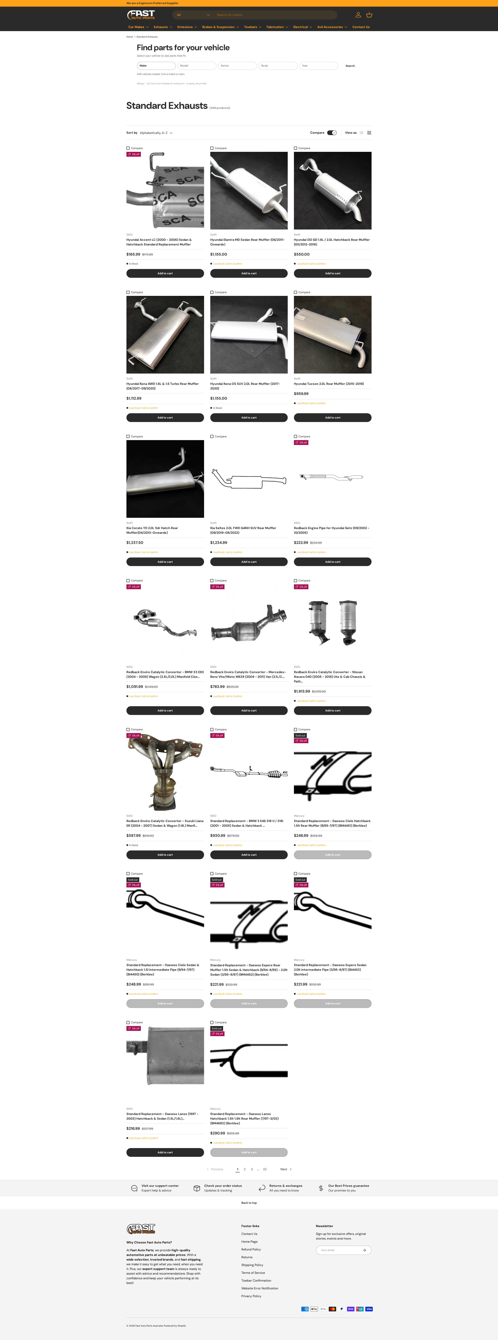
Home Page (249, 1242)
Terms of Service (253, 1273)
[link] (214, 1169)
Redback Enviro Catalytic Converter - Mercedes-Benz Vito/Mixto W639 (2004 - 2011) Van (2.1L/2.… (248, 674)
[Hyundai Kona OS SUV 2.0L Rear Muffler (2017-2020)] (249, 335)
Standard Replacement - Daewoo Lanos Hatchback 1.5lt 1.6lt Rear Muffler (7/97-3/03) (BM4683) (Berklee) (244, 1118)
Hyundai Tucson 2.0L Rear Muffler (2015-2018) (329, 384)
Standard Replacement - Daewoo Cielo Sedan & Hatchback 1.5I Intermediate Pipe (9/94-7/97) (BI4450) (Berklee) (162, 969)
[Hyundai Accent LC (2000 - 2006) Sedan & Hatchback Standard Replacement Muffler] (165, 190)
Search (350, 66)
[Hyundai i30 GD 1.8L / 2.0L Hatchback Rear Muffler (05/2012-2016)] (333, 190)
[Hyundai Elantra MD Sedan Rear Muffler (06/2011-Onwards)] (249, 190)
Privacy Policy (251, 1296)
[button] (369, 15)
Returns (247, 1257)
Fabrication (275, 27)
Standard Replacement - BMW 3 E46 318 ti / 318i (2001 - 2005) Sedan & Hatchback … (246, 823)
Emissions (185, 27)
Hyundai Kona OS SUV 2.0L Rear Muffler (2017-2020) (245, 386)
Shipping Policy (252, 1265)
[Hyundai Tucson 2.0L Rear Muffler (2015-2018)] (333, 335)
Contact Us (361, 27)
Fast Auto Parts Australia (149, 1325)
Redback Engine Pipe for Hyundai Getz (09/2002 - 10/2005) (331, 530)
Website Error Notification (259, 1288)
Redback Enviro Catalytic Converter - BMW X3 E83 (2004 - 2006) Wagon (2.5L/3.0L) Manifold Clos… (165, 674)
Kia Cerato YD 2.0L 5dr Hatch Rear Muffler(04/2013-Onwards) (152, 530)
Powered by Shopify (175, 1325)
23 (265, 1169)
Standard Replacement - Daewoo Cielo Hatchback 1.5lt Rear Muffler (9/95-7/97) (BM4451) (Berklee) (332, 823)
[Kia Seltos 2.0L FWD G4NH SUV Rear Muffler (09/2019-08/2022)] (249, 479)
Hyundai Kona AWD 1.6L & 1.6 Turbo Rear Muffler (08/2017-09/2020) (162, 386)
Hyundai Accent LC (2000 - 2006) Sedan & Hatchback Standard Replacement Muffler (159, 242)
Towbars (250, 27)
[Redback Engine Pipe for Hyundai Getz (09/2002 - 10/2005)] (333, 479)
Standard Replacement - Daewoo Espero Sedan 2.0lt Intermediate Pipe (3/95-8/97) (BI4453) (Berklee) (330, 969)
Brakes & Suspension (218, 27)
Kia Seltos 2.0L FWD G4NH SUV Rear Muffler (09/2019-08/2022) (243, 530)
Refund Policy (251, 1249)
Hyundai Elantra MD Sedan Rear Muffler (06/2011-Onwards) (247, 242)
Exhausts (161, 27)
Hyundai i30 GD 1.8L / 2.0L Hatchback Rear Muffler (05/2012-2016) (332, 242)
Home (129, 37)
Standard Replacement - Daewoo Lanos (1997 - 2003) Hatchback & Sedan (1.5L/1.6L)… (162, 1116)
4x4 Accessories (330, 27)
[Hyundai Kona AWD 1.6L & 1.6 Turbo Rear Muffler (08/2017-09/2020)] (165, 335)
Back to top (249, 1203)
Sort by (132, 133)
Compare (317, 133)
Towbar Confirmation (256, 1280)
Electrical (300, 27)
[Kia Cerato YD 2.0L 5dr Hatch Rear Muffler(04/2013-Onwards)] (165, 479)
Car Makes (136, 27)
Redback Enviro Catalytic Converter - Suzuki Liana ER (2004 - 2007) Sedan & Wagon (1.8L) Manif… (164, 823)
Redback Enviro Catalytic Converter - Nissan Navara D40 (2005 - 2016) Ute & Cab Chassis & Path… (330, 676)
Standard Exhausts (147, 37)
